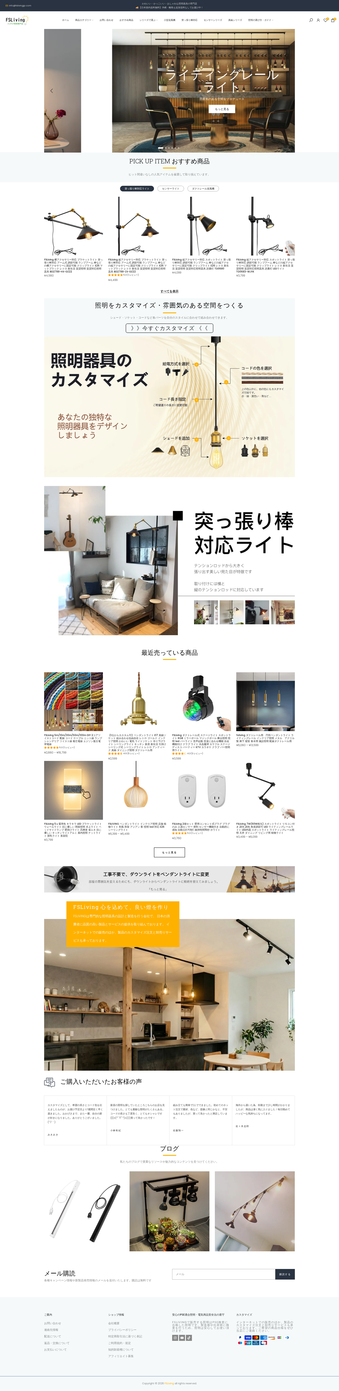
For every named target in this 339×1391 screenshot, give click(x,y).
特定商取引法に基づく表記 (125, 1336)
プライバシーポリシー (122, 1330)
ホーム (65, 20)
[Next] (287, 90)
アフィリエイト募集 (121, 1356)
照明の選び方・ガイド (259, 20)
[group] (123, 275)
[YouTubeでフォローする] (182, 1338)
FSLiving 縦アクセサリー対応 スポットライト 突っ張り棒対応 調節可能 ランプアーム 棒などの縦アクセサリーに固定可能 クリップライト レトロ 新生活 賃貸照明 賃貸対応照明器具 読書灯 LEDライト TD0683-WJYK (265, 265)
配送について (52, 1336)
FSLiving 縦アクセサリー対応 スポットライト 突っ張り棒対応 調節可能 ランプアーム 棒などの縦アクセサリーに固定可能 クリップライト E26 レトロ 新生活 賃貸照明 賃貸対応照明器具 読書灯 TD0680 (201, 264)
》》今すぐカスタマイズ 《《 (169, 328)
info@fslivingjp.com (20, 5)
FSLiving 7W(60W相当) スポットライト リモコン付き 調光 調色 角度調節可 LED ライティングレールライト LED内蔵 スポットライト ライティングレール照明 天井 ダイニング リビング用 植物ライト (265, 828)
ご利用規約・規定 (119, 1343)
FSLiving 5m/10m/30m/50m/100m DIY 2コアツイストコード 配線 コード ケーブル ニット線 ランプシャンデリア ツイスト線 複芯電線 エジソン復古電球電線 (73, 739)
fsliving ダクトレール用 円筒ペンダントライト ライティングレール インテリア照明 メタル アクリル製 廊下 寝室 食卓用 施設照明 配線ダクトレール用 (265, 738)
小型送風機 (169, 20)
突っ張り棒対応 (190, 20)
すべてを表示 (169, 291)
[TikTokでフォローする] (189, 1338)
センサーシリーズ (213, 20)
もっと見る (169, 852)
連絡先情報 (51, 1330)
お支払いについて (55, 1350)
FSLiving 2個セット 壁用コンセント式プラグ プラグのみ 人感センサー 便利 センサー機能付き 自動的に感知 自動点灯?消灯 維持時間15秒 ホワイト (201, 827)
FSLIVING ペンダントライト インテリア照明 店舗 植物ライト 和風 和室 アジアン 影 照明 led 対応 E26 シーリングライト (137, 827)
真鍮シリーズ (235, 20)
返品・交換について (57, 1343)
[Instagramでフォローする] (175, 1338)
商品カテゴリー (83, 20)
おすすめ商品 (126, 20)
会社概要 (114, 1323)
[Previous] (52, 90)
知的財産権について (121, 1350)
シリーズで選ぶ (147, 20)
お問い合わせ (106, 20)
